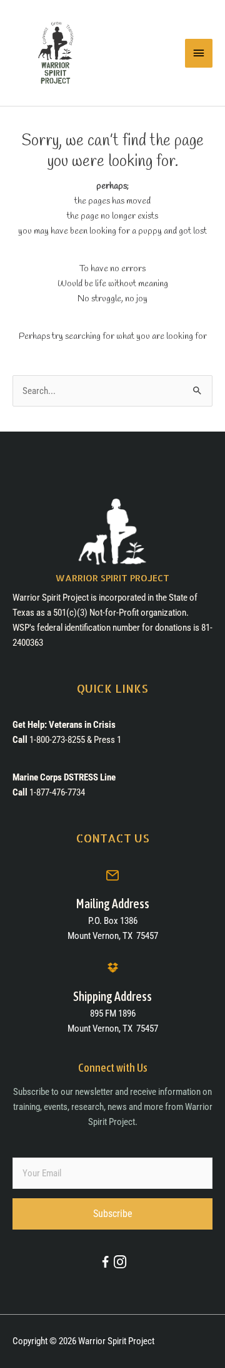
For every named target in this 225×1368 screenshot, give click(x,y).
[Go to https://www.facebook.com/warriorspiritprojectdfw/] (105, 1264)
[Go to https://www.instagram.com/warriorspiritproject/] (119, 1263)
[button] (112, 1214)
